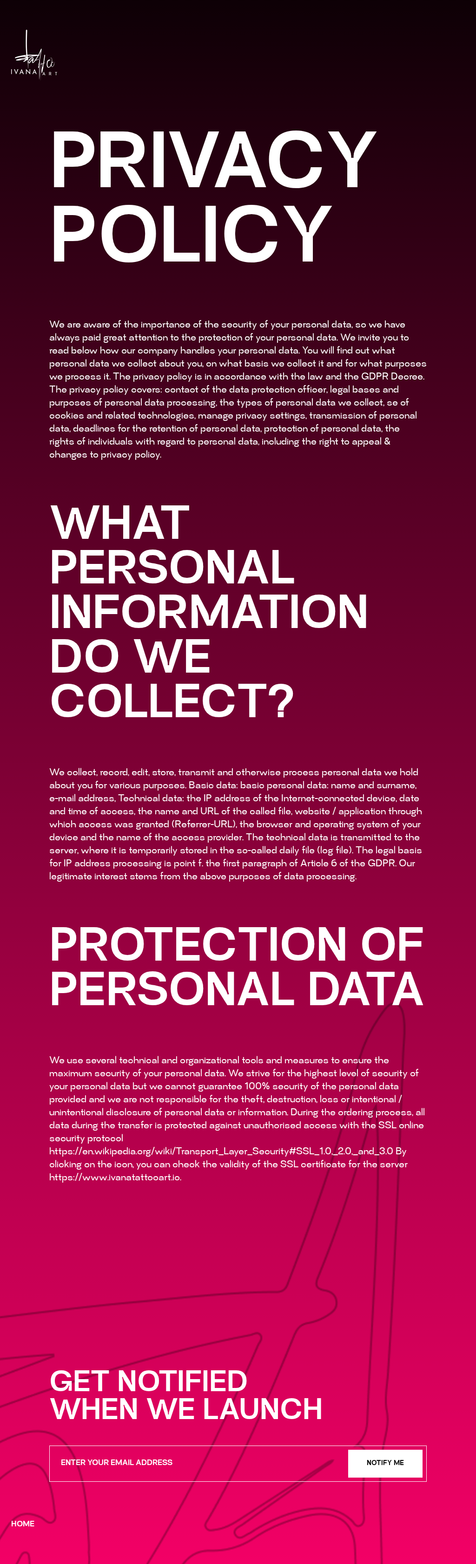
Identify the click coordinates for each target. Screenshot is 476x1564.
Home (22, 1525)
